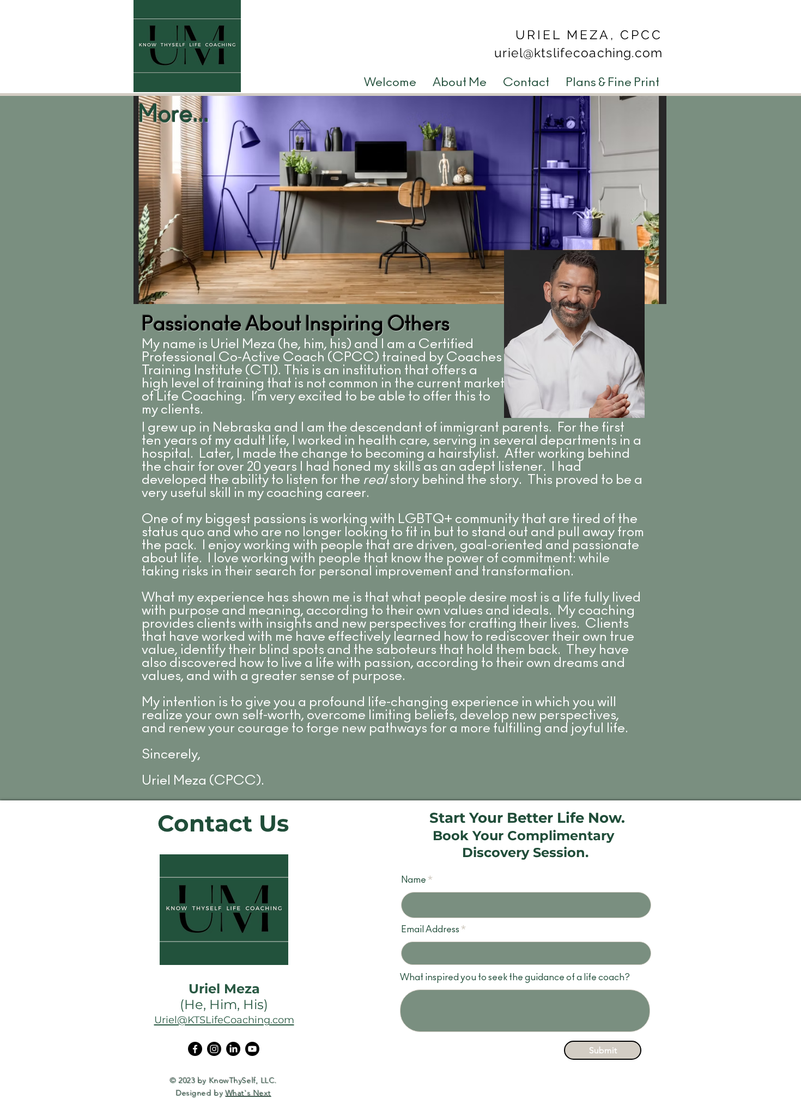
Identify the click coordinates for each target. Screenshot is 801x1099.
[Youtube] (252, 1049)
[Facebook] (195, 1049)
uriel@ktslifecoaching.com (578, 52)
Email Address (430, 929)
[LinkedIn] (233, 1049)
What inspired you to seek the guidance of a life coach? (515, 977)
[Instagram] (214, 1049)
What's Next (248, 1093)
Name (413, 879)
